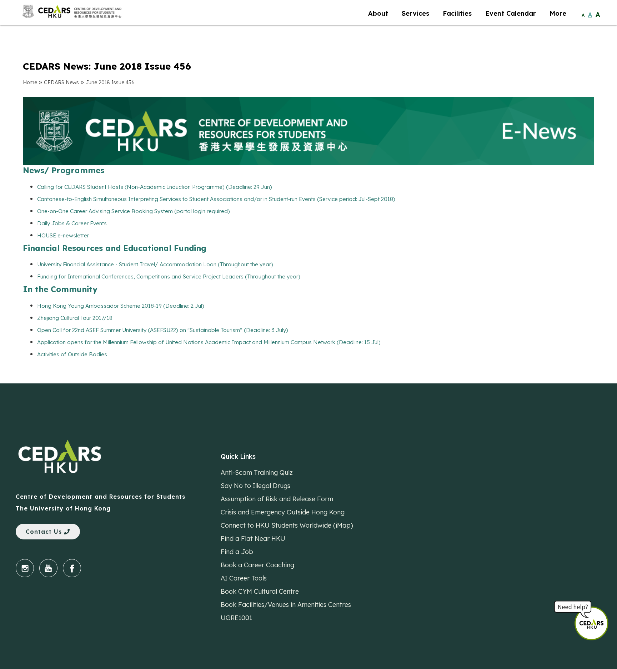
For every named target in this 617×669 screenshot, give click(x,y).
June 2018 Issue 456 (110, 82)
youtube (48, 568)
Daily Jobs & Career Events (72, 223)
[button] (595, 619)
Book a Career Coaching (257, 565)
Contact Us (45, 531)
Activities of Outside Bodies (72, 354)
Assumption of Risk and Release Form (277, 499)
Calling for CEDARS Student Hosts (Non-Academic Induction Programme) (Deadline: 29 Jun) (154, 186)
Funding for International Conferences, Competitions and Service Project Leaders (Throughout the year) (168, 276)
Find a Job (237, 551)
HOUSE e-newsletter (63, 235)
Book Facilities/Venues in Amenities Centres (286, 604)
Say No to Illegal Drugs (255, 485)
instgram (25, 568)
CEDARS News (61, 82)
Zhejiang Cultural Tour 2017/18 (74, 318)
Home (30, 82)
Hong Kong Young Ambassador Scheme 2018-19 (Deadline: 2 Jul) (120, 305)
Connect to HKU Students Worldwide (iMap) (287, 525)
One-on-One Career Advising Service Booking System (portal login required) (133, 211)
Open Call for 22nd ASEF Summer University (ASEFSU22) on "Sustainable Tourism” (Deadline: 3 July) (162, 330)
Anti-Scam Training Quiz (257, 472)
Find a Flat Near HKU (253, 538)
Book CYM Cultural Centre (260, 591)
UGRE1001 (236, 618)
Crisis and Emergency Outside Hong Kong (283, 512)
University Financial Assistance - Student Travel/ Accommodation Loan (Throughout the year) (155, 264)
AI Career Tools (244, 578)
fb (72, 568)
